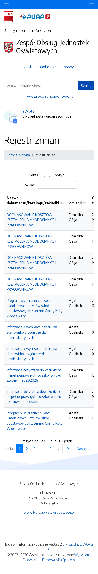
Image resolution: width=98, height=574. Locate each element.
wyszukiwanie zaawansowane (50, 96)
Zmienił (75, 203)
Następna (84, 448)
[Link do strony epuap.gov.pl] (35, 16)
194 (68, 448)
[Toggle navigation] (91, 4)
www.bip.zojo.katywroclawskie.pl (49, 512)
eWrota (28, 111)
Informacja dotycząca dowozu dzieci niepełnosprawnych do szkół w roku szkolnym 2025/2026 (34, 375)
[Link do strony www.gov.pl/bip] (11, 16)
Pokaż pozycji (47, 175)
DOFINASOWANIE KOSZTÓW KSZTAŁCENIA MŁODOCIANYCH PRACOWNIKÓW (31, 219)
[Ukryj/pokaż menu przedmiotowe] (6, 4)
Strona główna (18, 155)
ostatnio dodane (39, 67)
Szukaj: (30, 185)
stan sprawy (64, 67)
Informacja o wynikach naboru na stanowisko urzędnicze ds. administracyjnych (32, 332)
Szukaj (86, 85)
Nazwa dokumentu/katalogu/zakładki (33, 200)
